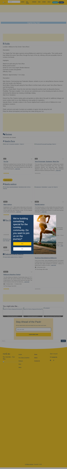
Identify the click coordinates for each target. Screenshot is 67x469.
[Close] (54, 216)
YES (22, 243)
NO (22, 248)
